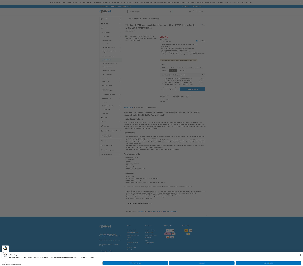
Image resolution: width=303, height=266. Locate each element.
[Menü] (8, 246)
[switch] (5, 256)
